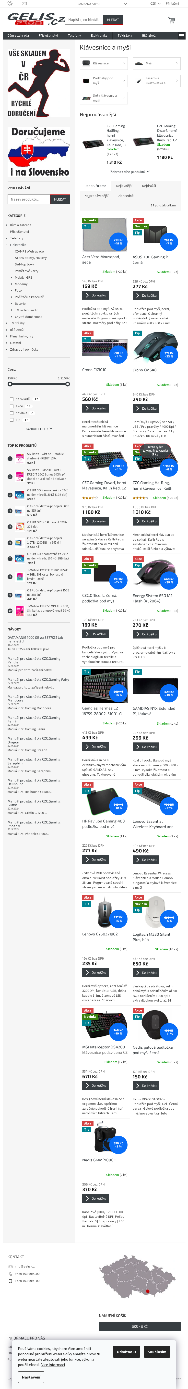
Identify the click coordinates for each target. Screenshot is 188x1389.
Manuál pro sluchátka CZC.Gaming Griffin (34, 803)
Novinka (24, 413)
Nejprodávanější (96, 195)
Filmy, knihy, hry (21, 336)
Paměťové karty (26, 271)
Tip (22, 419)
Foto (18, 290)
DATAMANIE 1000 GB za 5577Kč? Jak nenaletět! (35, 639)
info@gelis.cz (25, 1266)
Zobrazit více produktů (127, 172)
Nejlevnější (124, 185)
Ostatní (15, 343)
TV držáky (17, 323)
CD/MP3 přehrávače (29, 251)
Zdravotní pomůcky (24, 349)
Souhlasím (157, 1352)
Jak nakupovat (89, 4)
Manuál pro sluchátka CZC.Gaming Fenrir (34, 719)
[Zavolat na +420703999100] (15, 3)
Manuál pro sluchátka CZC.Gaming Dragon (34, 740)
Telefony (16, 238)
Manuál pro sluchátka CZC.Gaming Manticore (34, 698)
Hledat (113, 20)
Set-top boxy (24, 264)
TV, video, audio (26, 310)
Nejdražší (149, 185)
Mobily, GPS (23, 277)
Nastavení (31, 1377)
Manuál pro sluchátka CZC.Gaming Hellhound (34, 782)
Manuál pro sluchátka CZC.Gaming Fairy (38, 679)
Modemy (21, 284)
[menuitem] (18, 36)
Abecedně (126, 195)
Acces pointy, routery (31, 257)
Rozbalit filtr (36, 428)
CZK (153, 3)
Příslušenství (19, 231)
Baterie (20, 303)
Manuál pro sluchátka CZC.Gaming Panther (34, 660)
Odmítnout (126, 1352)
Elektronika (18, 245)
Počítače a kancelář (29, 297)
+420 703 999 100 (27, 1273)
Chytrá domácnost (28, 316)
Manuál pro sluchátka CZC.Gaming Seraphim (34, 761)
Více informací (53, 1365)
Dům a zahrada (20, 225)
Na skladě (27, 399)
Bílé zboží (17, 329)
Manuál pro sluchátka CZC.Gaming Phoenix (34, 824)
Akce (23, 406)
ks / (140, 1326)
